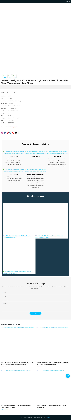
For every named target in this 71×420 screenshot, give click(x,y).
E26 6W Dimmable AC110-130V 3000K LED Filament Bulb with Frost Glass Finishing (53, 363)
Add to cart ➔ (4, 367)
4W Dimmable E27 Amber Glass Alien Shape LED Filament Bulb (52, 406)
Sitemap (48, 417)
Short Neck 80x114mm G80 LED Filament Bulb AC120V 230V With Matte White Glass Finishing (17, 363)
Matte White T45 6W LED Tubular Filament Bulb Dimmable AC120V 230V (16, 406)
